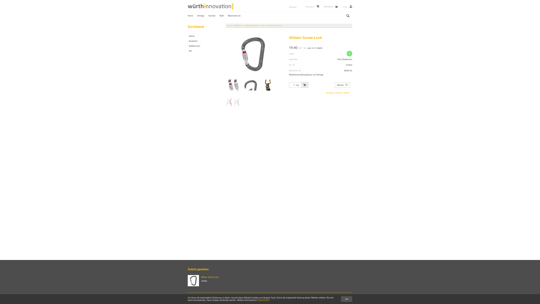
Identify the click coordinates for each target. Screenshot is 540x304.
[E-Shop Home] (211, 6)
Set (190, 50)
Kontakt (212, 15)
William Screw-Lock (274, 26)
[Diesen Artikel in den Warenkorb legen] (304, 85)
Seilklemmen (194, 45)
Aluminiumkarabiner (251, 26)
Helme (192, 36)
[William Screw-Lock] (193, 280)
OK (346, 299)
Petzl (263, 26)
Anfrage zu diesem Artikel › (338, 92)
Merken (340, 85)
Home (190, 15)
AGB (222, 15)
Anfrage (200, 15)
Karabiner (193, 41)
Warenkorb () (234, 15)
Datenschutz (263, 300)
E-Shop (229, 26)
